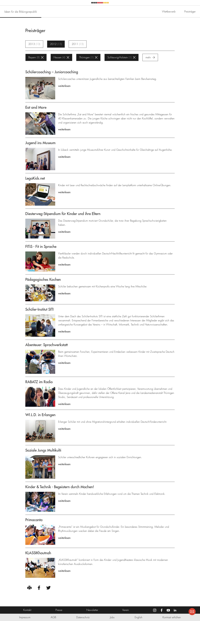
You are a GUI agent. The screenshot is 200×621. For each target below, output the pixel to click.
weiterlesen (64, 86)
